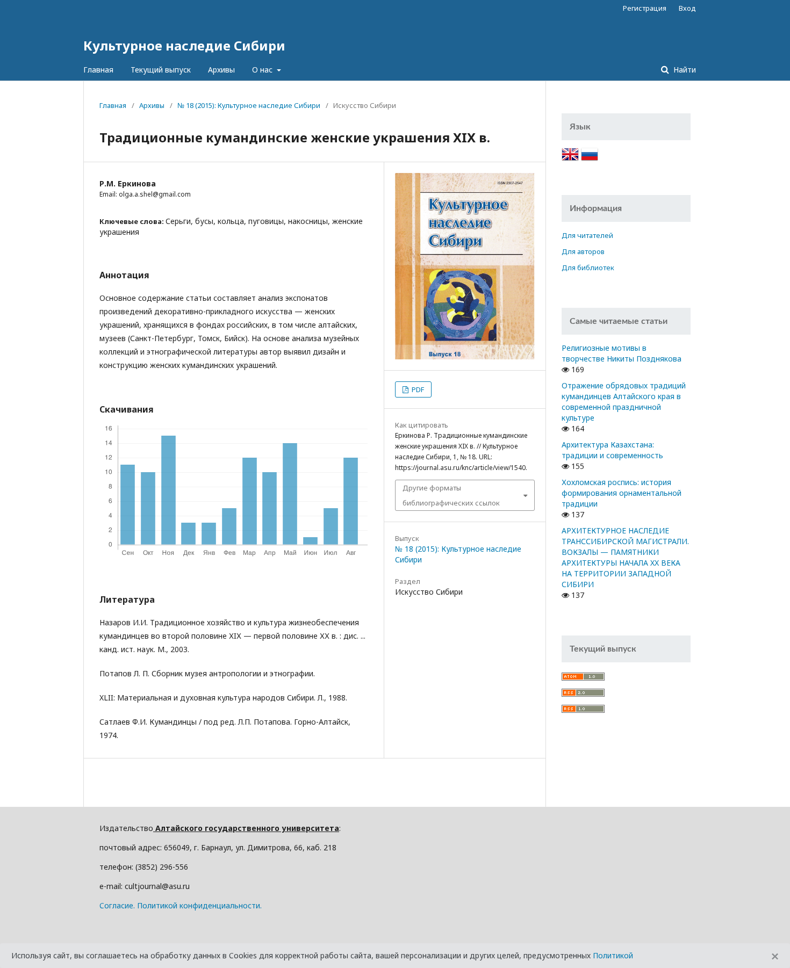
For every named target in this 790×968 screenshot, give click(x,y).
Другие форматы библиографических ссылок (451, 495)
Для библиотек (588, 267)
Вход (687, 8)
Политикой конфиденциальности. (199, 905)
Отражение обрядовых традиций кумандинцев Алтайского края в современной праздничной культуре (624, 401)
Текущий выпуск (161, 69)
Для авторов (583, 251)
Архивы (221, 69)
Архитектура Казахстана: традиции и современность (612, 449)
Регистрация (644, 8)
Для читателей (587, 235)
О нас (263, 69)
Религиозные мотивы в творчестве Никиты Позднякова (621, 353)
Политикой (613, 955)
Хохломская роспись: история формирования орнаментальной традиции (621, 493)
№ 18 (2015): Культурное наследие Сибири (248, 105)
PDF (417, 389)
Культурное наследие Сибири (184, 45)
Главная (98, 69)
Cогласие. (117, 905)
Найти (683, 69)
